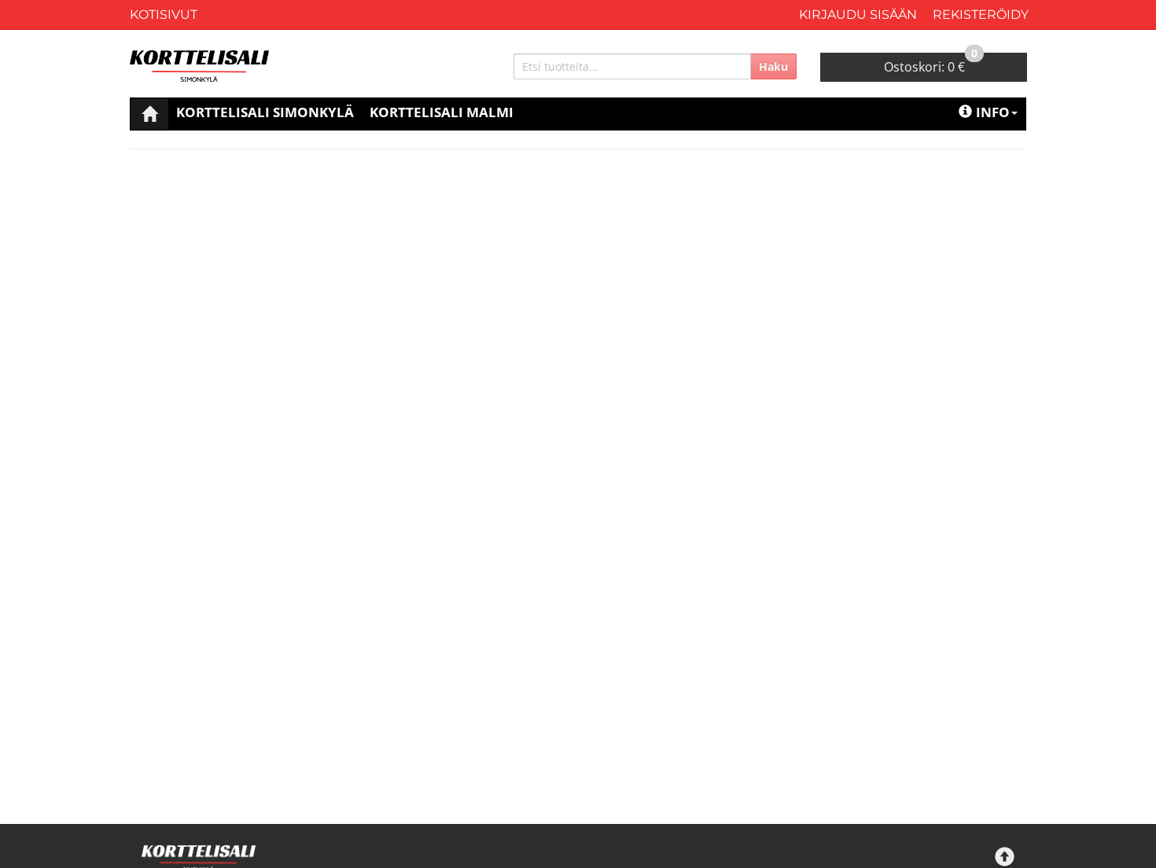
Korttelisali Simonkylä (265, 112)
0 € (930, 64)
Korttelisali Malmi (442, 112)
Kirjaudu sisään (858, 14)
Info (993, 112)
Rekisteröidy (981, 14)
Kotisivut (163, 14)
